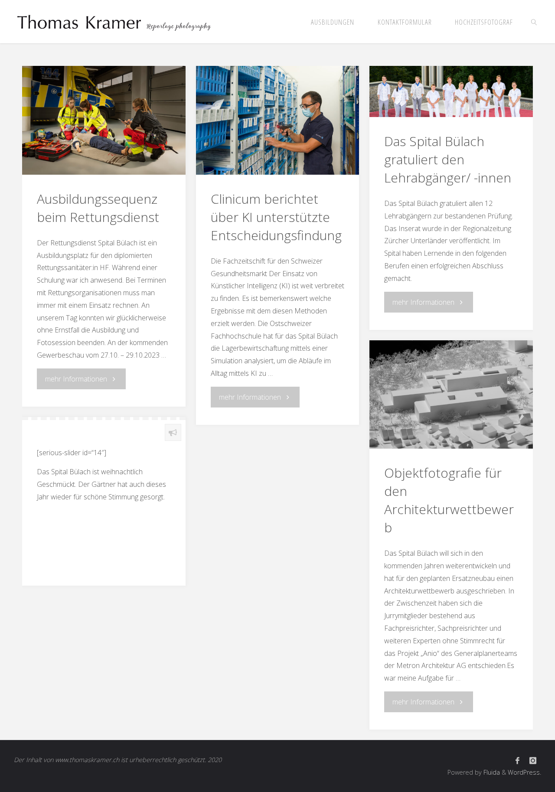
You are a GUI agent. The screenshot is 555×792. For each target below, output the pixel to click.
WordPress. (524, 772)
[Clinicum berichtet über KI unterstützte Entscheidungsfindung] (277, 120)
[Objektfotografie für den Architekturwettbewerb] (450, 394)
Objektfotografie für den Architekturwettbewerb (449, 500)
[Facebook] (517, 760)
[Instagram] (533, 760)
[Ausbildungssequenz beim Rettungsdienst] (103, 120)
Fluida (491, 772)
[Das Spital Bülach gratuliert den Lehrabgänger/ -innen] (450, 91)
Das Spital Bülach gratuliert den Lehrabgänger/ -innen (447, 159)
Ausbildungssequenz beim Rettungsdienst (98, 208)
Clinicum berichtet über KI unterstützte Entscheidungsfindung (276, 217)
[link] (534, 21)
